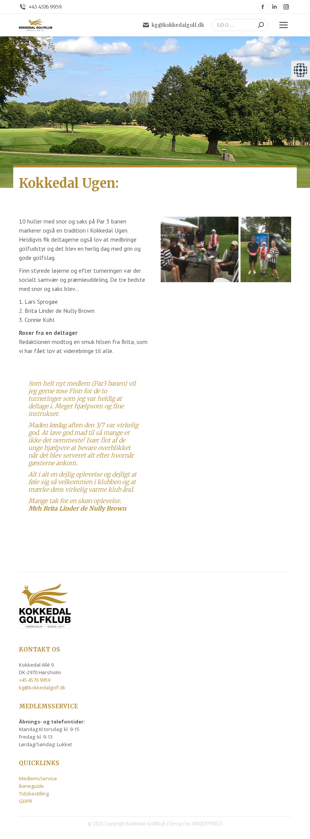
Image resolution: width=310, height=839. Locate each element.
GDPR (25, 801)
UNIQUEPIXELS (207, 823)
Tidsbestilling (34, 793)
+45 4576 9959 (45, 7)
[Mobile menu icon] (283, 25)
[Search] (261, 25)
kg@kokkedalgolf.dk (178, 25)
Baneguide (31, 786)
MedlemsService (38, 778)
